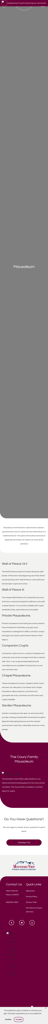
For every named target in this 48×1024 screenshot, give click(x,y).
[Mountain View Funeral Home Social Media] (11, 922)
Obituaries (30, 891)
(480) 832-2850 (12, 902)
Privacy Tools (31, 902)
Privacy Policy (31, 896)
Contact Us (24, 842)
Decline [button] (8, 1019)
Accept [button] (19, 1019)
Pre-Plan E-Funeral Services (34, 910)
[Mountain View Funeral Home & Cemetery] (24, 865)
